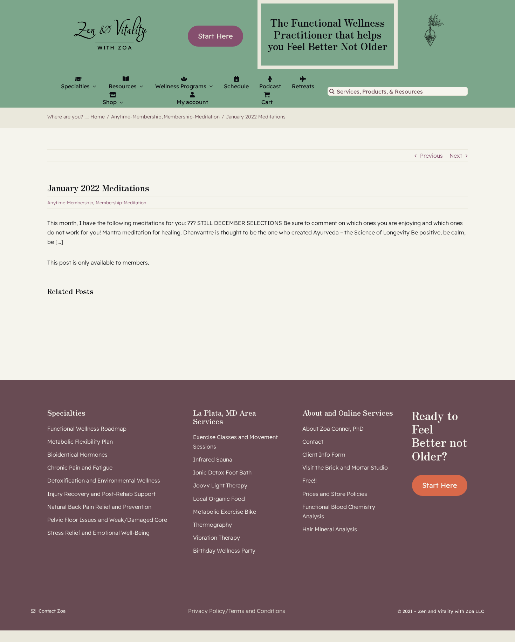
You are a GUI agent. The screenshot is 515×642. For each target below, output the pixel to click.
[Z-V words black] (110, 11)
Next (455, 155)
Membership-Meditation (121, 202)
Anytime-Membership (70, 202)
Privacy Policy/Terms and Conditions (236, 610)
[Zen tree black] (433, 14)
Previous (431, 155)
